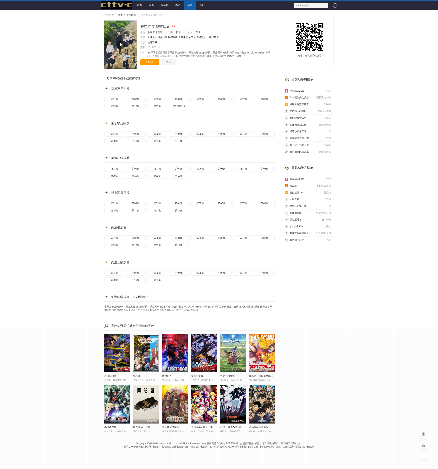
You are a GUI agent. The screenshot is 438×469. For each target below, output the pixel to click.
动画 (149, 32)
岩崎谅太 (201, 37)
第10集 (135, 106)
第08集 (264, 99)
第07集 (243, 99)
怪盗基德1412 (308, 192)
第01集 (114, 99)
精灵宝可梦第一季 (308, 138)
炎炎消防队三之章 (308, 151)
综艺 (178, 5)
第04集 (179, 99)
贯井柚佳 (162, 37)
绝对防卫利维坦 (308, 111)
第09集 (114, 106)
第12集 (179, 141)
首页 (139, 5)
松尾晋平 (152, 42)
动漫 (189, 5)
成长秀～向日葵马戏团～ (262, 375)
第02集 (135, 99)
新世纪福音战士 (308, 117)
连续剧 (165, 5)
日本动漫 (158, 32)
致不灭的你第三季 (308, 144)
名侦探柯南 (308, 213)
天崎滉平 (152, 37)
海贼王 (308, 185)
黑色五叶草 (308, 219)
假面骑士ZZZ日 (308, 124)
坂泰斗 (181, 37)
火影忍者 (308, 199)
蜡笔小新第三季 (308, 131)
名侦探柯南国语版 (308, 233)
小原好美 (211, 37)
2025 (197, 32)
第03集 (157, 99)
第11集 (157, 106)
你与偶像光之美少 (308, 97)
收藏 (168, 62)
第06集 (222, 99)
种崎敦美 (173, 37)
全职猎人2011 (308, 90)
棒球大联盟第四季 (308, 104)
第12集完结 (179, 106)
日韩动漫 (132, 15)
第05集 (200, 99)
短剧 (201, 5)
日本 (178, 32)
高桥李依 (191, 37)
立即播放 (150, 62)
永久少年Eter (308, 226)
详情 (239, 56)
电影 (151, 5)
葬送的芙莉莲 (308, 240)
